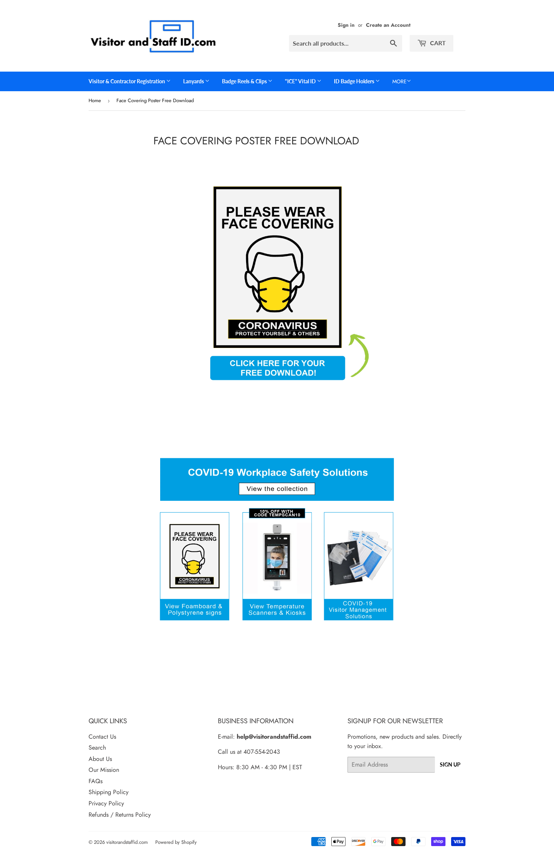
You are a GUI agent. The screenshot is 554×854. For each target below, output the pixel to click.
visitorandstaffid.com (127, 842)
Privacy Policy (106, 803)
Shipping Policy (109, 792)
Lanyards (194, 81)
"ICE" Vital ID (301, 81)
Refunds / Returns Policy (120, 814)
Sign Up (450, 764)
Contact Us (102, 736)
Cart (437, 42)
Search (97, 747)
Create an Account (388, 25)
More (399, 81)
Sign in (346, 25)
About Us (100, 759)
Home (95, 100)
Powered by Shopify (176, 842)
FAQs (96, 781)
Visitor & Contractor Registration (127, 81)
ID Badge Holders (354, 81)
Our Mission (104, 769)
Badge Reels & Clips (245, 81)
